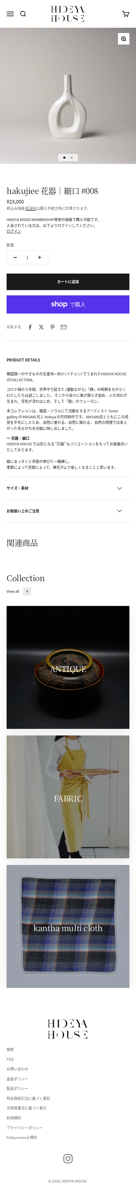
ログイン (14, 231)
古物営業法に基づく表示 (27, 1107)
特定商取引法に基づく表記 (28, 1098)
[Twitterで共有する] (41, 327)
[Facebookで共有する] (30, 327)
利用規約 (14, 1117)
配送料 (30, 208)
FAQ (10, 1059)
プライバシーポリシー (25, 1127)
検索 (10, 1049)
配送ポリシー (17, 1088)
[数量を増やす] (39, 257)
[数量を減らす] (15, 257)
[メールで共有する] (63, 327)
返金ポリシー (17, 1078)
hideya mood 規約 (22, 1137)
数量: (11, 244)
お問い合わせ (17, 1068)
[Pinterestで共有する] (52, 327)
